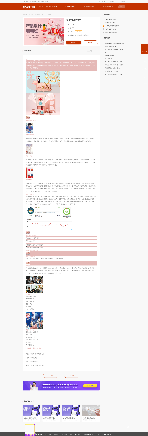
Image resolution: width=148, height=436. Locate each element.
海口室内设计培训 (89, 6)
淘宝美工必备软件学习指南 (112, 68)
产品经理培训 (36, 14)
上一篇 (51, 376)
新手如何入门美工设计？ (111, 46)
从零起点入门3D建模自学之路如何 (114, 74)
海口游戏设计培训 (70, 6)
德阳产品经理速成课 (110, 19)
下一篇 (72, 376)
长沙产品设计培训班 (110, 29)
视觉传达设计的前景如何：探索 (113, 61)
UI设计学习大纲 (109, 55)
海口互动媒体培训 (108, 6)
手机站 (113, 1)
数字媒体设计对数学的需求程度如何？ (114, 51)
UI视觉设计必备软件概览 (111, 71)
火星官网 (123, 1)
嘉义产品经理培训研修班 (112, 32)
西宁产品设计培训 (110, 22)
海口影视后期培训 (51, 6)
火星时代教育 (29, 7)
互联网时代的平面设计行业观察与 (114, 65)
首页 (30, 14)
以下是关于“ (108, 58)
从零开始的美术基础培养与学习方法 (114, 43)
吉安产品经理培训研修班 (112, 26)
